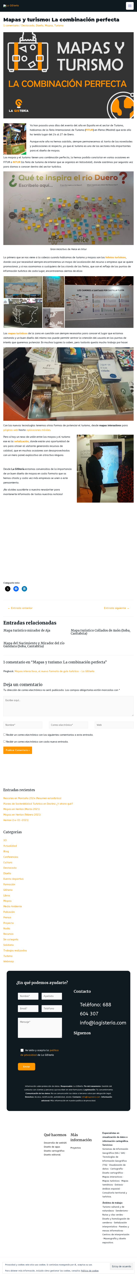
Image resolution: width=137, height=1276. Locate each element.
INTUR (17, 162)
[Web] (114, 725)
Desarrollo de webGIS (55, 1143)
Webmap (8, 961)
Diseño (39, 25)
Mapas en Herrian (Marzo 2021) (21, 809)
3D (5, 840)
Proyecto (8, 923)
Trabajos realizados (15, 950)
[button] (22, 287)
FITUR (89, 130)
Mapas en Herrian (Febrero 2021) (22, 814)
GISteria (8, 890)
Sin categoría (10, 939)
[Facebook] (80, 1043)
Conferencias (10, 857)
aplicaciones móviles (38, 430)
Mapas (49, 25)
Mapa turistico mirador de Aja (26, 630)
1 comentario (11, 25)
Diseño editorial (52, 1154)
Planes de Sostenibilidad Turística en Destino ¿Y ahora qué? (38, 803)
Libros (6, 895)
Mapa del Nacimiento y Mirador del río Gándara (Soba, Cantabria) (33, 644)
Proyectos (76, 1148)
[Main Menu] (130, 6)
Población (9, 912)
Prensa (7, 917)
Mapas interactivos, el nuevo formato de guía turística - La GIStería (54, 671)
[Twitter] (93, 1043)
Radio (6, 928)
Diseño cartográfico (54, 1151)
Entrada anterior (20, 608)
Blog (6, 851)
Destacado (27, 25)
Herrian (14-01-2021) (16, 820)
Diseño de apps (52, 1147)
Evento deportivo (13, 879)
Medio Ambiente (12, 906)
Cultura (7, 862)
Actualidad (10, 846)
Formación (9, 884)
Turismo (58, 25)
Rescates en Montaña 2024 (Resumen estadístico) (32, 798)
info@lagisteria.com (91, 1097)
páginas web (10, 430)
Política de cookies (90, 1271)
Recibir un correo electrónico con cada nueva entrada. (37, 741)
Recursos (8, 934)
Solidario (8, 945)
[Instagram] (106, 1043)
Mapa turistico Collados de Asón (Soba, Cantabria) (100, 632)
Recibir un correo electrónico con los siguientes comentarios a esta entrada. (49, 735)
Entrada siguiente (116, 608)
